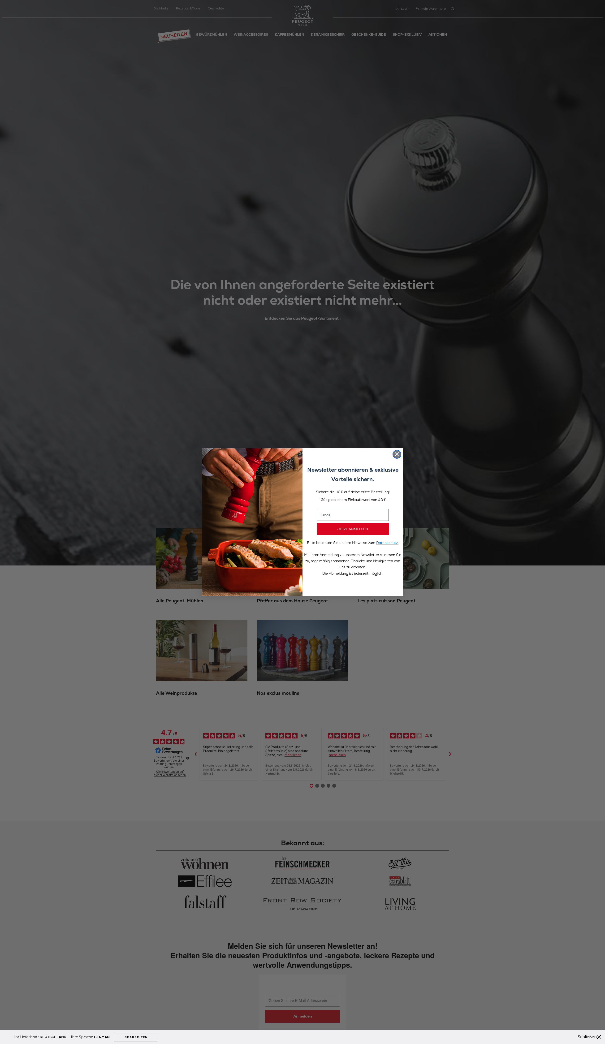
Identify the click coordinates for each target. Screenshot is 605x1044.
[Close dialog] (397, 454)
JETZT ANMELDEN (352, 529)
